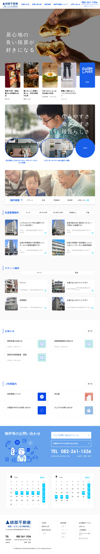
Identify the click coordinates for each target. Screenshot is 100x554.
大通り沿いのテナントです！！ (77, 282)
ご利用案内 (82, 530)
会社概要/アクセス (85, 523)
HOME (44, 523)
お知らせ (82, 526)
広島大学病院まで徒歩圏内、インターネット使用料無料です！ (32, 243)
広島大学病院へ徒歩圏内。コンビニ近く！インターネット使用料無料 (79, 243)
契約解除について (14, 394)
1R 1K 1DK (43, 212)
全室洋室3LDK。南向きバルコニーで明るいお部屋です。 (79, 224)
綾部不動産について (61, 4)
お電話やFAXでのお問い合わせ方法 (65, 443)
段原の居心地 (37, 4)
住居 (43, 200)
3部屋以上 (72, 212)
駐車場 (70, 200)
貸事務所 (23, 300)
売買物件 (57, 200)
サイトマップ (83, 538)
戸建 (87, 212)
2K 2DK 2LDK (58, 212)
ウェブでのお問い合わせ (63, 407)
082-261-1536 (89, 2)
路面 (76, 272)
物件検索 (48, 4)
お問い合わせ (75, 4)
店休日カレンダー (89, 6)
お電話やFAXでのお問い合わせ (19, 407)
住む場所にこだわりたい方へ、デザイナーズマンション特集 (22, 161)
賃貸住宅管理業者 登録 (17, 354)
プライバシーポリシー (85, 534)
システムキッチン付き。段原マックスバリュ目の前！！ (32, 224)
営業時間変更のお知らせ (63, 341)
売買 (63, 537)
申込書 (57, 394)
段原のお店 (25, 4)
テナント (30, 200)
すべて (28, 212)
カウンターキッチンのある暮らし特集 (56, 160)
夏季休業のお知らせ (14, 341)
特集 (44, 533)
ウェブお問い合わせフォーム (66, 435)
